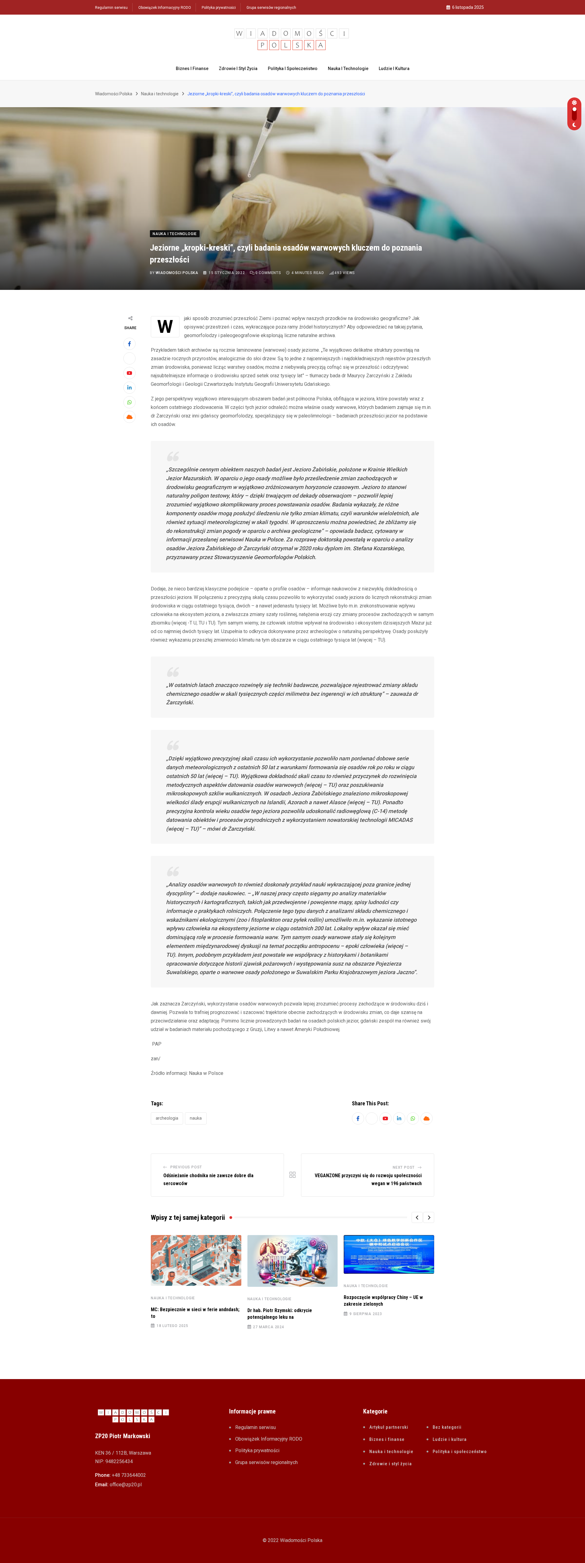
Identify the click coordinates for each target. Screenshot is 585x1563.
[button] (417, 1217)
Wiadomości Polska (177, 273)
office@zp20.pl (126, 1484)
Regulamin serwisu (111, 7)
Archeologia (167, 1118)
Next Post (404, 1167)
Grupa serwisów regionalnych (271, 7)
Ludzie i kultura (394, 68)
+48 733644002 (129, 1475)
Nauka (196, 1118)
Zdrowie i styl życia (238, 68)
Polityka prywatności (219, 7)
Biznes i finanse (192, 68)
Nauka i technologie (348, 68)
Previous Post (186, 1167)
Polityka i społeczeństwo (292, 68)
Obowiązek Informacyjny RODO (164, 7)
